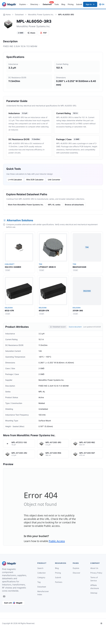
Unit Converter (54, 179)
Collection (41, 573)
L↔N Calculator (15, 179)
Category (41, 577)
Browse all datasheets (74, 204)
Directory (34, 4)
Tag (39, 582)
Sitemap (93, 593)
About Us (94, 568)
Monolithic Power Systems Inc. (41, 14)
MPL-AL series (54, 204)
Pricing (71, 4)
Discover (76, 573)
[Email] (4, 596)
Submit (79, 4)
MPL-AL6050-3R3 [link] (66, 14)
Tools (56, 4)
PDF (45, 33)
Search (40, 568)
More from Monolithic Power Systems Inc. (26, 204)
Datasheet (48, 3)
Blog (63, 4)
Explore (22, 4)
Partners (58, 582)
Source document (75, 327)
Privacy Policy (96, 573)
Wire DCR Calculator (34, 179)
